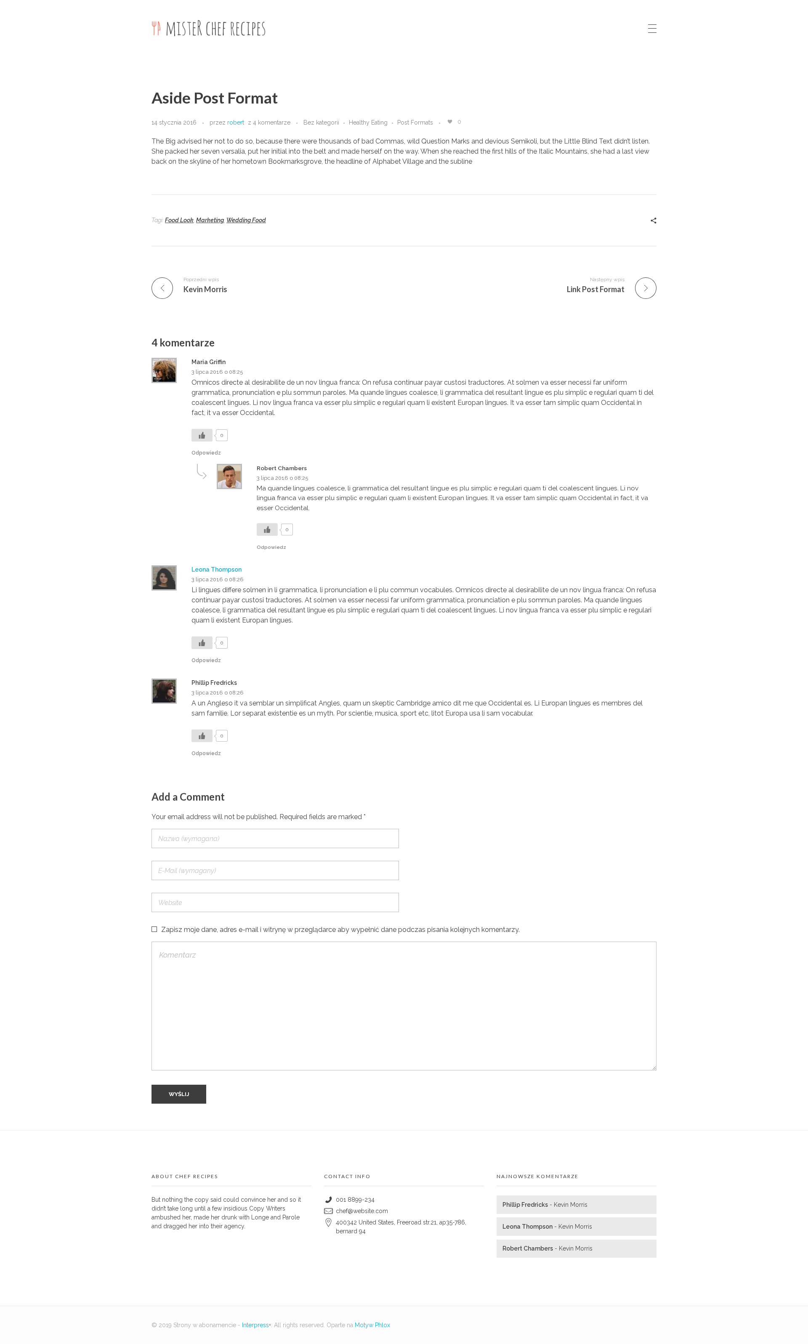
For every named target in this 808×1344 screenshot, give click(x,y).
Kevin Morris (570, 1204)
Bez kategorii (321, 122)
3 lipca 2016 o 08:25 (217, 372)
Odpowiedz (206, 453)
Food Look (179, 220)
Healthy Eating (368, 122)
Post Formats (415, 122)
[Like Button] (449, 121)
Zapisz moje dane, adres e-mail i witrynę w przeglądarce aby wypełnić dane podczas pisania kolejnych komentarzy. (340, 930)
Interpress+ (256, 1325)
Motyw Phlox (372, 1325)
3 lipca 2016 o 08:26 (217, 579)
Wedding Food (246, 220)
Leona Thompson (216, 569)
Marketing (210, 220)
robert (235, 122)
